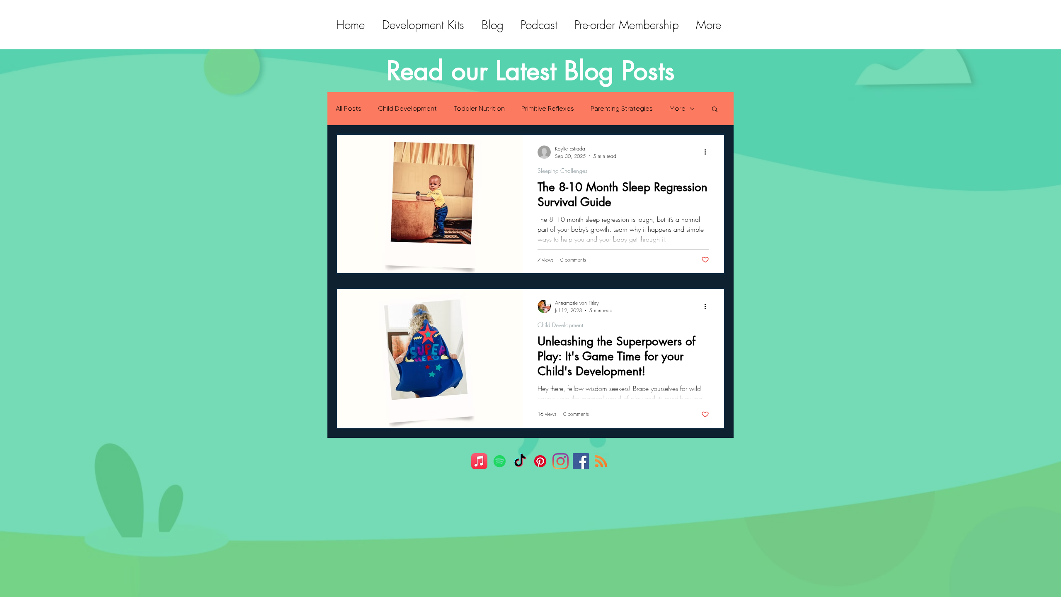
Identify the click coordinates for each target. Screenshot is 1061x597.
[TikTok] (520, 461)
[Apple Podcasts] (479, 461)
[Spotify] (500, 461)
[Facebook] (581, 461)
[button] (715, 109)
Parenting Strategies (622, 108)
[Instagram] (560, 461)
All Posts (348, 108)
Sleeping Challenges (562, 170)
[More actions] (708, 152)
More (677, 108)
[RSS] (601, 461)
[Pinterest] (540, 461)
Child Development (407, 108)
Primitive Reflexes (547, 108)
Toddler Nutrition (479, 108)
